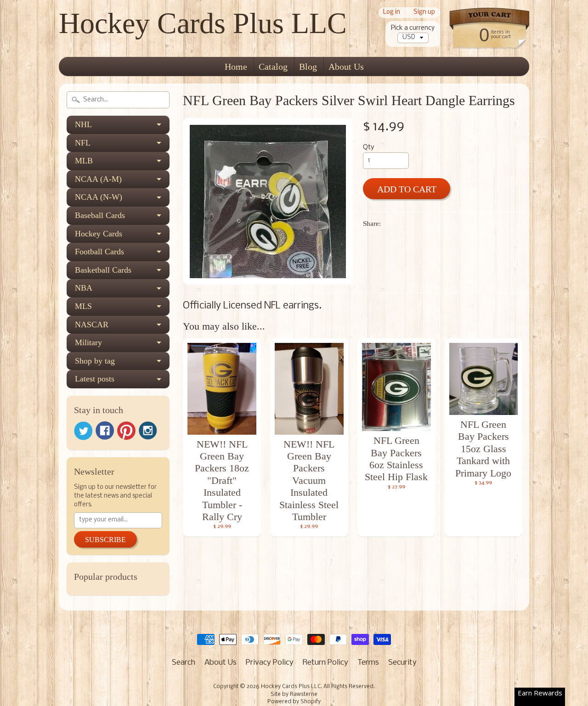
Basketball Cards (103, 270)
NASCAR (91, 324)
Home (236, 67)
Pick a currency (413, 28)
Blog (308, 67)
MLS (83, 306)
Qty (368, 147)
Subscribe (105, 540)
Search (183, 662)
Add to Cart (406, 189)
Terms (368, 662)
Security (402, 662)
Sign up (424, 13)
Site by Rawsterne (294, 694)
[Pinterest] (126, 430)
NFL (82, 142)
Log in (391, 13)
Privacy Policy (270, 662)
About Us (346, 67)
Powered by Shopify (294, 702)
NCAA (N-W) (98, 197)
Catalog (273, 67)
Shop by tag (95, 360)
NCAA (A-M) (98, 179)
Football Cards (99, 251)
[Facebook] (105, 430)
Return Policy (325, 662)
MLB (84, 160)
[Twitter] (83, 430)
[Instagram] (148, 430)
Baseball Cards (100, 215)
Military (88, 342)
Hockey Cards (98, 233)
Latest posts (94, 378)
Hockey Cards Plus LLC (203, 23)
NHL (83, 124)
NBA (83, 287)
